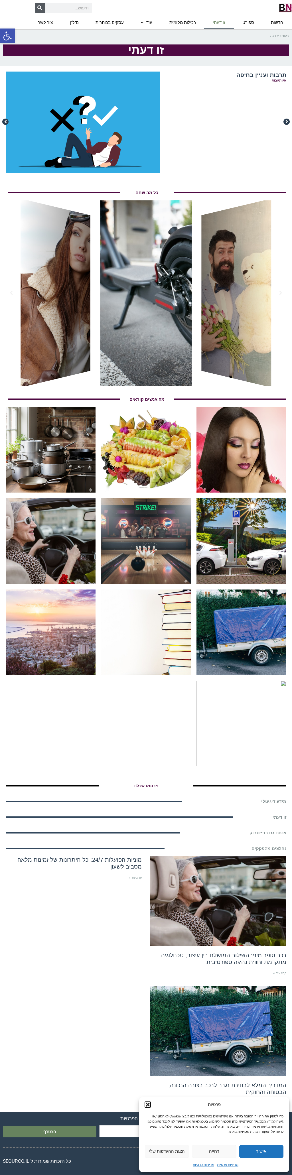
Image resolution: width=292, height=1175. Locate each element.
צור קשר (45, 22)
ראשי (285, 35)
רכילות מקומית (182, 22)
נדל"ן (74, 22)
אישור (261, 1151)
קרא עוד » (279, 973)
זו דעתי (219, 22)
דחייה (214, 1151)
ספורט (248, 22)
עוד (149, 22)
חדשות (277, 22)
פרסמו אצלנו (146, 785)
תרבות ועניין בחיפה (261, 75)
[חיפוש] (40, 8)
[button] (7, 36)
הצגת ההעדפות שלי (167, 1151)
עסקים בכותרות (110, 22)
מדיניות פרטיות (227, 1164)
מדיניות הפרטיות (137, 1118)
